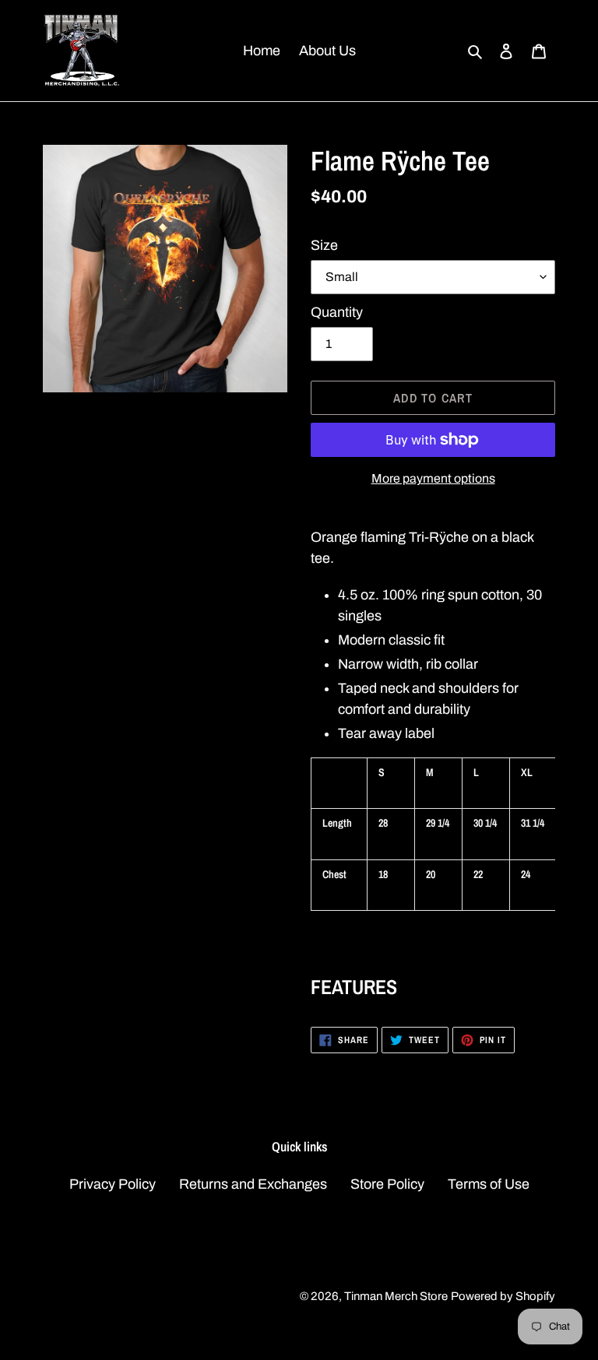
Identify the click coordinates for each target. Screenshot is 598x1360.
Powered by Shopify (503, 1296)
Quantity (337, 312)
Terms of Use (488, 1184)
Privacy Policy (112, 1184)
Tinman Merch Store (396, 1296)
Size (324, 245)
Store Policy (387, 1184)
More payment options (433, 478)
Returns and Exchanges (253, 1184)
